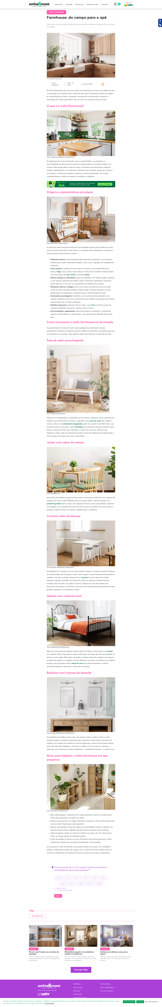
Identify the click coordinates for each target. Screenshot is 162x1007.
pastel (87, 275)
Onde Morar (104, 4)
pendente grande (54, 504)
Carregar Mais (81, 970)
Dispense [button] (140, 1001)
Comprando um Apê (92, 4)
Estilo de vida (79, 4)
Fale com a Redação (106, 991)
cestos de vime (77, 663)
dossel (110, 651)
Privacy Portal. (49, 1003)
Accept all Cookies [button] (129, 1001)
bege (59, 272)
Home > (52, 12)
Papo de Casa (59, 4)
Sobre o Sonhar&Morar (107, 987)
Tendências (37, 916)
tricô (93, 305)
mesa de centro (95, 421)
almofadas (78, 427)
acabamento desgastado (72, 424)
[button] (151, 1001)
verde (72, 275)
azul (68, 275)
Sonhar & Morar (39, 3)
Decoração (69, 4)
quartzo (85, 577)
